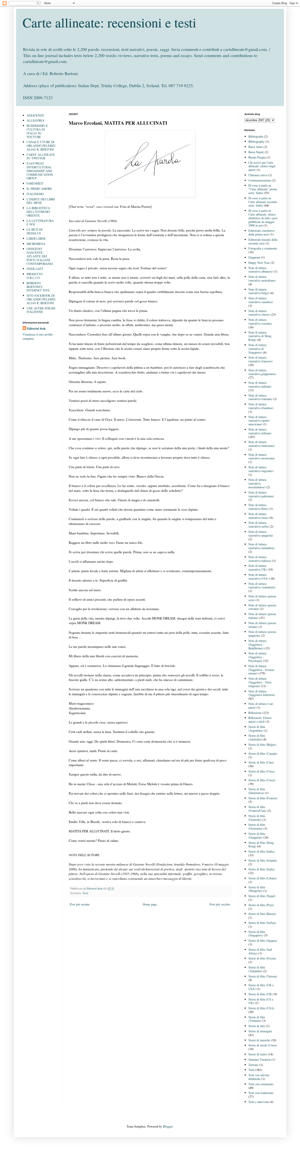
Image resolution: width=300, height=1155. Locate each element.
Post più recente (80, 904)
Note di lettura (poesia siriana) (262, 625)
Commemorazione (259, 180)
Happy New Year (259, 262)
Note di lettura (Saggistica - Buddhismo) (257, 644)
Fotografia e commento (262, 248)
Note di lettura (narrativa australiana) (262, 278)
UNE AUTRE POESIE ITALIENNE (41, 310)
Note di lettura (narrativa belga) (258, 291)
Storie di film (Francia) (262, 798)
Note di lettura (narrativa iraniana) (260, 397)
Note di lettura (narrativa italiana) (259, 431)
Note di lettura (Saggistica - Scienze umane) (261, 669)
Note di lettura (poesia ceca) (262, 598)
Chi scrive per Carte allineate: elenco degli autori (261, 166)
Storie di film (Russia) (262, 914)
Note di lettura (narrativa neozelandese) (257, 483)
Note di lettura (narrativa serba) (258, 524)
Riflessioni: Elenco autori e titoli (260, 720)
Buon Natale (256, 152)
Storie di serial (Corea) (262, 1045)
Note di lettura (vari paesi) (260, 706)
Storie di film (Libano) (262, 878)
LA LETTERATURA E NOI (40, 222)
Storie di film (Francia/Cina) (257, 809)
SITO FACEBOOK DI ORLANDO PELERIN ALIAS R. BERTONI (41, 299)
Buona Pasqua (257, 157)
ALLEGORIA (35, 120)
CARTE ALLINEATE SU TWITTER (41, 156)
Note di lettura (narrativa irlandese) (260, 406)
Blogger (168, 1126)
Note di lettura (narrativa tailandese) (261, 546)
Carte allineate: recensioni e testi (109, 22)
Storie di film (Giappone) (256, 835)
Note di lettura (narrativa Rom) (258, 507)
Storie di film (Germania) (256, 826)
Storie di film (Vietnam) (256, 1019)
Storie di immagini (260, 1031)
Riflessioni (254, 713)
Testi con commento (260, 1084)
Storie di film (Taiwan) (262, 976)
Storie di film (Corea (261, 771)
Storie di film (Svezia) (262, 958)
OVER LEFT (35, 269)
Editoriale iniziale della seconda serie (262, 241)
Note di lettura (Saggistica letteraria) (261, 693)
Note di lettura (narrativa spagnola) (260, 533)
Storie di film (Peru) (261, 905)
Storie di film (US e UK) (260, 1001)
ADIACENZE (35, 115)
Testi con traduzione (260, 1093)
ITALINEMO (35, 194)
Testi (85, 893)
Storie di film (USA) (261, 1008)
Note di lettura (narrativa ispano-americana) (259, 420)
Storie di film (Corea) (261, 780)
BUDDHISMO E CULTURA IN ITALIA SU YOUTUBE (37, 131)
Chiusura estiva (257, 175)
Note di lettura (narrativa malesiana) (261, 444)
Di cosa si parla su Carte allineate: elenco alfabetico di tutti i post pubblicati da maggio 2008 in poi (262, 217)
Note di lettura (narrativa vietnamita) (261, 585)
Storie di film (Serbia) (262, 923)
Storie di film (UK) (260, 994)
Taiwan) (253, 1065)
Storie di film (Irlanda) (262, 860)
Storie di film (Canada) (262, 753)
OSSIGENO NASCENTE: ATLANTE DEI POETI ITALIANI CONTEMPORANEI (40, 256)
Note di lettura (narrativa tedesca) (259, 559)
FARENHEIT (35, 183)
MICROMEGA (36, 244)
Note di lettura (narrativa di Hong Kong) (259, 336)
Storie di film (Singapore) (256, 934)
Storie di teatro (257, 1054)
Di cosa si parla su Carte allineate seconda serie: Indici (262, 202)
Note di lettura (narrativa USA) (258, 576)
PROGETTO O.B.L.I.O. (35, 276)
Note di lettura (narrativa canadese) (260, 300)
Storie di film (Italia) (261, 869)
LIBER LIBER (36, 238)
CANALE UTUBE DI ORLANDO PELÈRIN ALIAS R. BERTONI (41, 145)
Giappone (254, 257)
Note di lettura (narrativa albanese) (260, 270)
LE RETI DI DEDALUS (35, 231)
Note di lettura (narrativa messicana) (261, 456)
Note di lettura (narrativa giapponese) (262, 372)
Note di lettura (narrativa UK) (257, 567)
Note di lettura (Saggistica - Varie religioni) (259, 682)
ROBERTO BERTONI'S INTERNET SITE (38, 287)
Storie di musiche (259, 1040)
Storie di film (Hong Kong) (261, 844)
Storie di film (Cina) (261, 762)
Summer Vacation (259, 1059)
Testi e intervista (258, 1102)
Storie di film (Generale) (256, 818)
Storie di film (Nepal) (261, 896)
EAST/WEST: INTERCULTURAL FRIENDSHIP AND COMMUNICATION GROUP (40, 170)
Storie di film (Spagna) (262, 940)
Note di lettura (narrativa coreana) (260, 321)
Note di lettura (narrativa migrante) (260, 469)
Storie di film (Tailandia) (256, 969)
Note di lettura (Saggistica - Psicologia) (257, 657)
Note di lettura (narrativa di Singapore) (257, 348)
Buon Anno (255, 147)
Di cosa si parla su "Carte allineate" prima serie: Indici (262, 189)
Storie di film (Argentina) (256, 729)
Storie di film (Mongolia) (256, 889)
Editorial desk (36, 328)
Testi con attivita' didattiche (259, 1077)
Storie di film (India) (261, 851)
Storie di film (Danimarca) (256, 791)
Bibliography (256, 141)
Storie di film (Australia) (256, 737)
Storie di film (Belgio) (262, 744)
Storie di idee (256, 1026)
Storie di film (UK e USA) (261, 987)
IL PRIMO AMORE (39, 189)
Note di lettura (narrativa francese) (260, 359)
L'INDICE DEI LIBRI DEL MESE (41, 201)
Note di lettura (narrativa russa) (258, 516)
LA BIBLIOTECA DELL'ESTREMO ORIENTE (38, 211)
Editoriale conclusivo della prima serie (261, 232)
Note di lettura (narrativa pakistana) (261, 494)
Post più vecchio (220, 904)
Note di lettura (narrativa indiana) (259, 384)
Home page (150, 904)
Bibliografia (255, 136)
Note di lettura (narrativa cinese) (259, 313)
